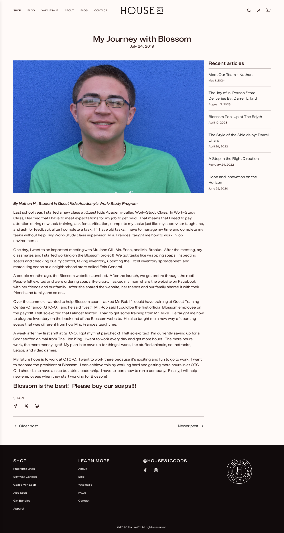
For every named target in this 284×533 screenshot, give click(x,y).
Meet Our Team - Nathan (230, 75)
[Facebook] (145, 470)
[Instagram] (156, 470)
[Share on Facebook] (15, 406)
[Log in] (259, 10)
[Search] (249, 10)
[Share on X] (26, 406)
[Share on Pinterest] (37, 406)
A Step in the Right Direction (234, 158)
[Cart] (268, 10)
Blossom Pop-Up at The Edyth (235, 117)
